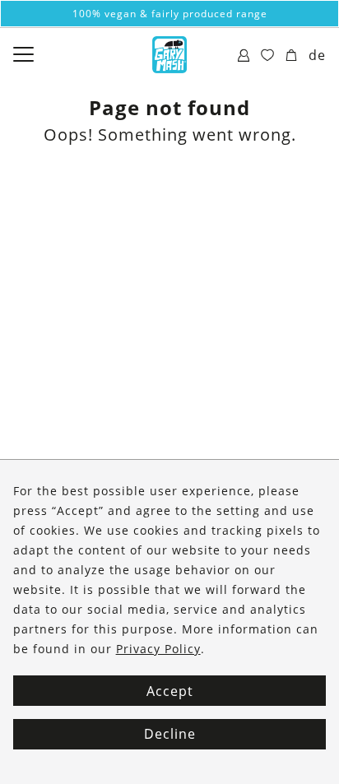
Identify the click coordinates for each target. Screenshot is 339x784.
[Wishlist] (268, 56)
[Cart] (292, 56)
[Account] (244, 56)
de (317, 55)
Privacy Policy (158, 648)
